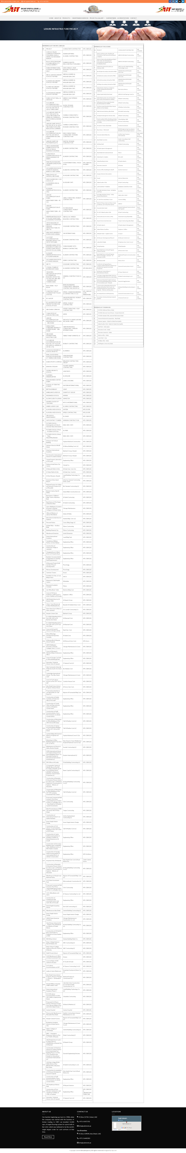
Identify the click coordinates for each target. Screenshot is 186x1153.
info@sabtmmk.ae (85, 1126)
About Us (58, 18)
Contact (133, 18)
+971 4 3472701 (84, 1121)
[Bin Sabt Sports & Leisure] (93, 9)
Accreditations (123, 18)
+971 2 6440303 (84, 1138)
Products (66, 18)
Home (51, 18)
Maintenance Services (80, 18)
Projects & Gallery (97, 18)
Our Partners (111, 18)
